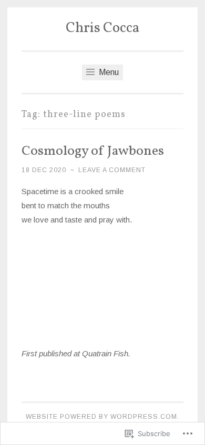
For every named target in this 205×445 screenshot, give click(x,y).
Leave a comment (112, 170)
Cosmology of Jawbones (93, 151)
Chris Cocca (102, 28)
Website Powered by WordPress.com (101, 416)
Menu (108, 72)
